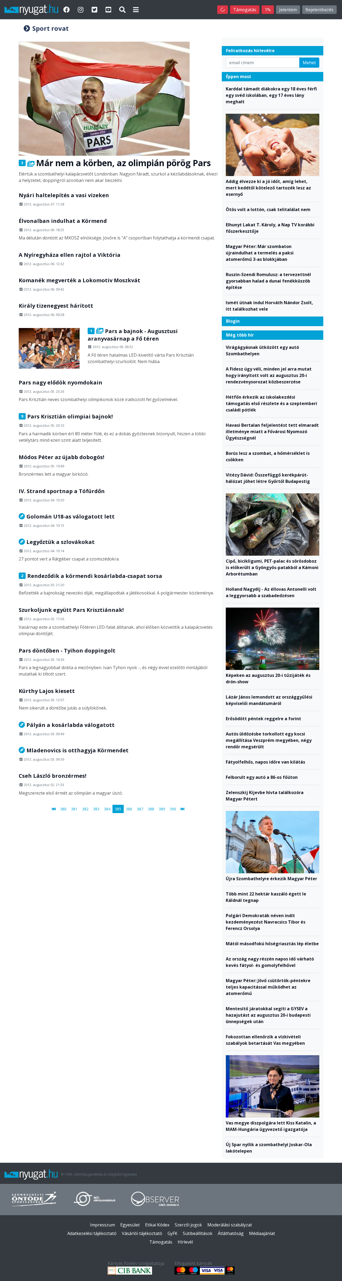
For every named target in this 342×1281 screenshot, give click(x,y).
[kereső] (122, 9)
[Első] (53, 809)
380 (63, 808)
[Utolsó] (182, 809)
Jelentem (288, 10)
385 (118, 808)
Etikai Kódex (157, 1225)
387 (140, 808)
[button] (136, 9)
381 (74, 808)
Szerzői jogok (188, 1225)
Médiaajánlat (262, 1233)
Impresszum (102, 1225)
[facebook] (67, 9)
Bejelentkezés (319, 10)
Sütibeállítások (197, 1233)
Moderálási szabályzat (229, 1225)
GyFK (172, 1233)
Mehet (309, 63)
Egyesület (130, 1225)
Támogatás (244, 10)
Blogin (233, 321)
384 (107, 808)
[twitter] (95, 9)
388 (151, 808)
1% (268, 10)
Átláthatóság (231, 1233)
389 (162, 808)
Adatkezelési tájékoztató (91, 1233)
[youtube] (109, 9)
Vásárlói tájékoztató (142, 1233)
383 (96, 808)
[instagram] (81, 9)
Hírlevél (185, 1242)
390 (173, 808)
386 (129, 808)
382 (85, 808)
